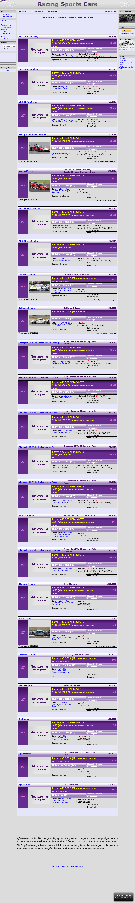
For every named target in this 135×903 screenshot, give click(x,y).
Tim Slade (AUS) (63, 290)
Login (115, 12)
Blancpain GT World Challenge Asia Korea (38, 482)
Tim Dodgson (112, 300)
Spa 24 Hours (25, 785)
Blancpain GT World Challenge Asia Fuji (37, 447)
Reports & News (6, 27)
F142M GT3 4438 (46, 12)
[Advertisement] (8, 57)
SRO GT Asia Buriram (28, 69)
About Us (59, 866)
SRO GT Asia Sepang (28, 37)
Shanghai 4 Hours (27, 584)
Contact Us (79, 866)
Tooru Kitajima (111, 161)
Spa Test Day (25, 754)
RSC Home (22, 12)
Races (3, 23)
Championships (6, 16)
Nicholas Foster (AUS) (65, 56)
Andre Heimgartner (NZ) (62, 398)
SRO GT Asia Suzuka (28, 102)
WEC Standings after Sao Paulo (126, 60)
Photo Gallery (5, 14)
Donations (4, 38)
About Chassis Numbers (67, 21)
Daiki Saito (113, 200)
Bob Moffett (112, 333)
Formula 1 (4, 29)
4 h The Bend (25, 618)
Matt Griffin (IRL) (59, 191)
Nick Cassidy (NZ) (62, 536)
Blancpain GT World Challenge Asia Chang (38, 377)
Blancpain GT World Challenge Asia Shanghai (39, 550)
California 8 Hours (27, 308)
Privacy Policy (69, 866)
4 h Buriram (24, 719)
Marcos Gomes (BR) (61, 502)
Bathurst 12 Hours (27, 274)
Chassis (36, 12)
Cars (29, 12)
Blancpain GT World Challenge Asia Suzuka (39, 412)
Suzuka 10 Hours (26, 171)
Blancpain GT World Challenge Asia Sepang (39, 343)
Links (3, 36)
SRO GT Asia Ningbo (28, 241)
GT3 (66, 40)
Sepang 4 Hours (26, 685)
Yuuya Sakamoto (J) (64, 363)
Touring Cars (5, 31)
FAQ (53, 866)
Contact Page (5, 70)
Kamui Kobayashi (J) (63, 802)
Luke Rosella (112, 646)
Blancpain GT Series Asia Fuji (32, 134)
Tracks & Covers (6, 25)
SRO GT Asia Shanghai (29, 208)
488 (62, 40)
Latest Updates (6, 34)
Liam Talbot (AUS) (62, 739)
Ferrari (55, 40)
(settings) (108, 12)
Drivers (3, 21)
